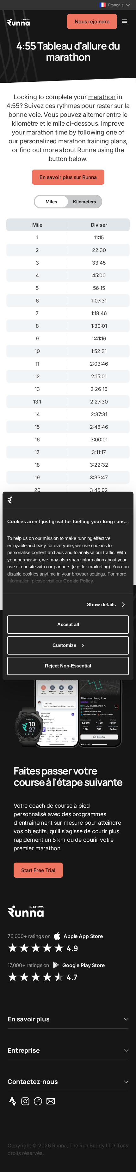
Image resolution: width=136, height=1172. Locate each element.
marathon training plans (92, 141)
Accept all (68, 624)
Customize (64, 645)
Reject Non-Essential (68, 666)
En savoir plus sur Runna (68, 177)
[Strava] (14, 1101)
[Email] (52, 1101)
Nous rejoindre (92, 21)
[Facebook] (39, 1101)
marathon (102, 97)
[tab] (51, 201)
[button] (114, 5)
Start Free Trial (38, 870)
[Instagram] (26, 1101)
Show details (101, 604)
